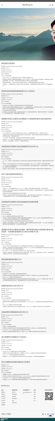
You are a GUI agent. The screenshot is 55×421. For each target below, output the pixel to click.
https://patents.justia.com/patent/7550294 (14, 204)
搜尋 (13, 400)
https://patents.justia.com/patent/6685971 (14, 93)
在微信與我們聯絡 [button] (48, 390)
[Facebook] (43, 414)
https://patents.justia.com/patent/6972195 (14, 149)
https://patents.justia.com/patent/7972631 (14, 234)
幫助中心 (14, 392)
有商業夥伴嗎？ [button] (26, 390)
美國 (34, 392)
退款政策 (14, 396)
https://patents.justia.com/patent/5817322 (14, 66)
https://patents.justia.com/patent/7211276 (13, 262)
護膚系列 (3, 394)
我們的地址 (14, 402)
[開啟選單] (3, 5)
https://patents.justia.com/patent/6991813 (14, 121)
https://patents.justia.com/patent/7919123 (14, 314)
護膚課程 (3, 404)
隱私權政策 (14, 398)
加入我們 (3, 398)
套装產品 (3, 396)
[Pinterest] (48, 414)
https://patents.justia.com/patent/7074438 (14, 177)
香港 (34, 396)
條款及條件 (14, 394)
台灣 (34, 398)
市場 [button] (35, 390)
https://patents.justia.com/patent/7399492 (14, 288)
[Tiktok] (45, 414)
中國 (34, 394)
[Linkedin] (53, 414)
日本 (34, 400)
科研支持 (3, 400)
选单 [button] (2, 390)
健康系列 (3, 392)
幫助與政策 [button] (14, 390)
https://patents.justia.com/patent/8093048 (14, 339)
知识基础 (3, 402)
